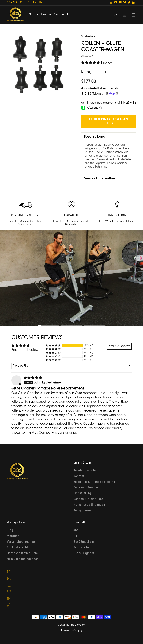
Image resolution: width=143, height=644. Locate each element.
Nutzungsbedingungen (89, 505)
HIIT (76, 536)
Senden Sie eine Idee (88, 499)
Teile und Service (85, 487)
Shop (34, 14)
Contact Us (35, 2)
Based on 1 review (24, 350)
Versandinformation (99, 178)
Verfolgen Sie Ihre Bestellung (94, 482)
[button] (91, 63)
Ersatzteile (81, 547)
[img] (33, 378)
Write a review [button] (119, 346)
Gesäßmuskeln (83, 542)
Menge (87, 72)
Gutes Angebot (83, 553)
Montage (13, 536)
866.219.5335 (15, 2)
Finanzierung (82, 493)
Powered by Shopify (71, 631)
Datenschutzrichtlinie (22, 553)
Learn (46, 14)
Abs (75, 530)
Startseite (87, 36)
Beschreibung (94, 136)
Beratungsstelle (84, 470)
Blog (10, 530)
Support (61, 14)
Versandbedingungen (22, 542)
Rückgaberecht (84, 510)
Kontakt (78, 476)
